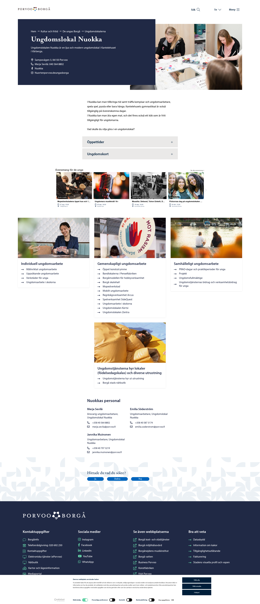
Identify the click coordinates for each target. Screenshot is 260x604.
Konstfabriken (146, 568)
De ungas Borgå (71, 31)
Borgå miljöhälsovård (150, 545)
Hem (33, 31)
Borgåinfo (33, 539)
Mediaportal (35, 573)
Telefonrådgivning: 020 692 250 (45, 545)
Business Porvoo (147, 562)
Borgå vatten (145, 556)
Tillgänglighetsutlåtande (206, 551)
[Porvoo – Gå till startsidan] (34, 9)
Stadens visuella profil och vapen (211, 562)
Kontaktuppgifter (37, 551)
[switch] (112, 600)
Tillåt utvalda (196, 586)
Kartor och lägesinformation (44, 568)
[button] (95, 479)
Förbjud (196, 592)
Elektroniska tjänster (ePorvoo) (45, 556)
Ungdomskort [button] (98, 154)
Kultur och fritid (49, 31)
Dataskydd (199, 539)
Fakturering (199, 556)
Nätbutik (33, 562)
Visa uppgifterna (164, 600)
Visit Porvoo (145, 573)
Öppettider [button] (95, 142)
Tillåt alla (197, 580)
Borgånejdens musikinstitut (153, 551)
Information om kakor (205, 545)
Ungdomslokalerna (95, 31)
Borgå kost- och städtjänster (154, 539)
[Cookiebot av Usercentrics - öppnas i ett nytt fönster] (59, 600)
